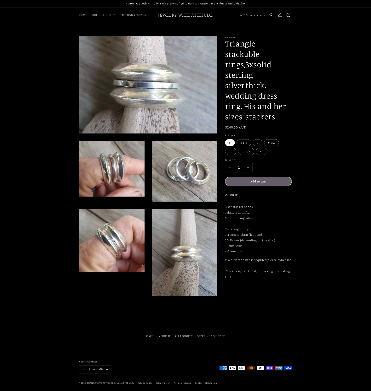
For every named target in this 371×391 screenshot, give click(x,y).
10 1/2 (246, 151)
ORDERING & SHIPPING (211, 336)
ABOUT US (165, 336)
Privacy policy (163, 383)
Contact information (206, 383)
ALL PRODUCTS (184, 336)
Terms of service (182, 383)
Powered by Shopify (124, 383)
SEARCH (151, 336)
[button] (271, 15)
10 (230, 151)
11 (261, 151)
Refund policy (145, 383)
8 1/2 (244, 142)
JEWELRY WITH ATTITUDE (100, 383)
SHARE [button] (234, 195)
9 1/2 (271, 142)
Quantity (230, 159)
